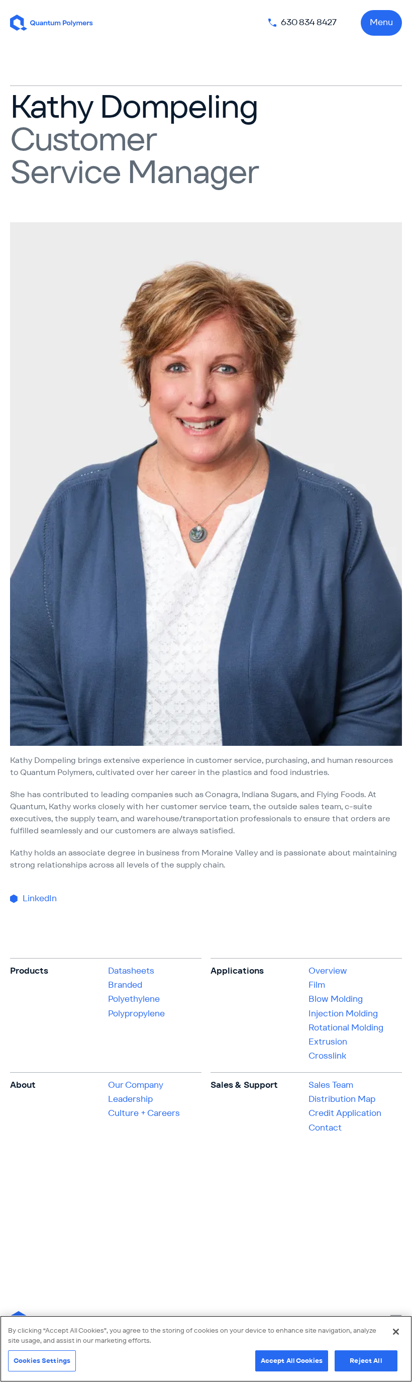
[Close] (396, 1332)
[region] (206, 1349)
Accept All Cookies (292, 1360)
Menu (381, 22)
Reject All (366, 1360)
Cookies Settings (42, 1360)
